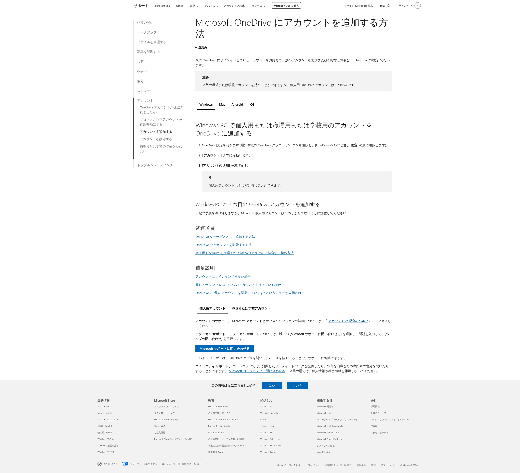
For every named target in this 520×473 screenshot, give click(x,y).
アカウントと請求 (234, 5)
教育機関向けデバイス (219, 412)
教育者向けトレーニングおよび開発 (226, 438)
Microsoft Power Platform (329, 438)
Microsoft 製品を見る (108, 445)
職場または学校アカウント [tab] (251, 308)
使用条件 (361, 465)
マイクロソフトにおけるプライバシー (390, 419)
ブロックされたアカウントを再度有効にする (161, 121)
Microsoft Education (218, 406)
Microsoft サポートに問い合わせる (225, 348)
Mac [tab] (222, 104)
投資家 (374, 425)
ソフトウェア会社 (326, 445)
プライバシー (312, 465)
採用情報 (375, 406)
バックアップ (147, 32)
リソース (257, 5)
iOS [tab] (252, 104)
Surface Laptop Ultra (108, 419)
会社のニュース (378, 412)
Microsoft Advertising (270, 438)
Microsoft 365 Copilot (270, 445)
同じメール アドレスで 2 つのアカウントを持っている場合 (238, 284)
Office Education (216, 432)
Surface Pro (103, 406)
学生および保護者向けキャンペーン (226, 445)
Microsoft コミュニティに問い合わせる (257, 371)
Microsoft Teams (268, 451)
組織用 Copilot (105, 425)
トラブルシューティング (155, 165)
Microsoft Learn (324, 412)
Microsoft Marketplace (328, 432)
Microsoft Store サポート (166, 419)
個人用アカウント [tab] (212, 308)
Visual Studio (323, 451)
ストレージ (145, 90)
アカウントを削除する (156, 139)
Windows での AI (106, 438)
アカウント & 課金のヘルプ (348, 321)
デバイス (210, 5)
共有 (140, 61)
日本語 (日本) (110, 463)
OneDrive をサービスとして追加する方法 (225, 236)
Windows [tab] (206, 104)
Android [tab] (237, 104)
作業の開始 (145, 22)
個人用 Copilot (105, 432)
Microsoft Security (269, 412)
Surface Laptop (105, 412)
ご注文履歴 (159, 432)
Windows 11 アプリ (107, 451)
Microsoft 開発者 (325, 406)
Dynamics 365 (267, 425)
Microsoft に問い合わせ (288, 465)
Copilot (142, 71)
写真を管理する (148, 51)
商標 (373, 465)
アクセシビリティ (380, 432)
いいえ (297, 385)
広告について (388, 465)
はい (272, 385)
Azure (263, 419)
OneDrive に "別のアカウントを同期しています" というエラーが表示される (250, 293)
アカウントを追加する (156, 131)
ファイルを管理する (151, 42)
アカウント (145, 100)
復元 (140, 81)
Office (179, 5)
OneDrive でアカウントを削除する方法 (223, 245)
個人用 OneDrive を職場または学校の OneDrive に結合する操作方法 (244, 253)
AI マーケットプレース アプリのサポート (337, 419)
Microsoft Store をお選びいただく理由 (173, 438)
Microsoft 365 (162, 5)
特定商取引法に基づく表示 (338, 465)
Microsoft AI (266, 406)
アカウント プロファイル (166, 406)
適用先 (202, 47)
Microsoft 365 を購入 (286, 5)
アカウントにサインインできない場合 (223, 276)
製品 (192, 5)
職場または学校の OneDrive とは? (162, 148)
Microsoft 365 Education (220, 425)
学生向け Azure (215, 451)
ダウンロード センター (165, 412)
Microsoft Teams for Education (223, 419)
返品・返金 (159, 425)
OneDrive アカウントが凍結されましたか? (161, 109)
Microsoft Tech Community (330, 425)
